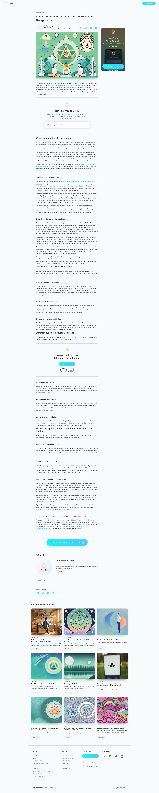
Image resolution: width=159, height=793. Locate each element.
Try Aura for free (149, 3)
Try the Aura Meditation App (67, 542)
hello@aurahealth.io (49, 787)
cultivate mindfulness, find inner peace (69, 85)
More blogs (60, 571)
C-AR (115, 789)
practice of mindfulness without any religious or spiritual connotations (58, 147)
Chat (41, 787)
